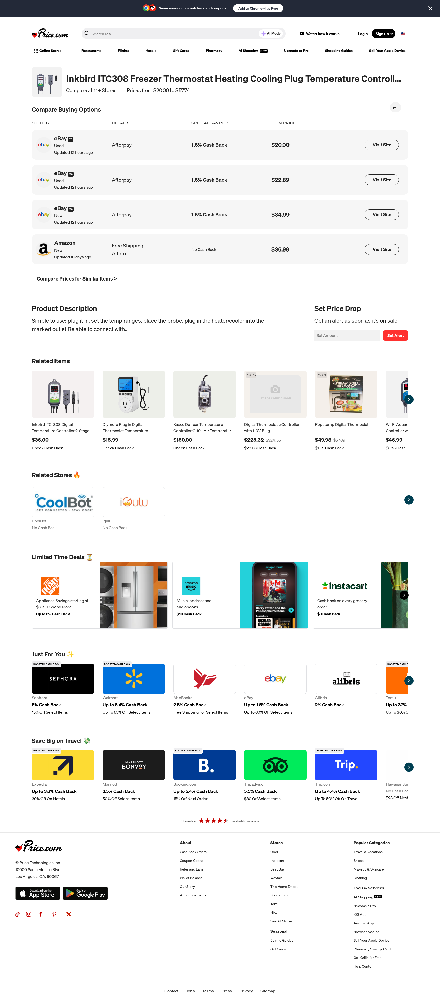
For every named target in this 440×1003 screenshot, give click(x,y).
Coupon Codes (191, 860)
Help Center (363, 966)
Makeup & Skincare (369, 869)
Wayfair (276, 878)
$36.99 (280, 249)
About (185, 842)
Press (227, 991)
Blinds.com (279, 895)
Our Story (187, 886)
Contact (171, 991)
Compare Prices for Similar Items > (77, 279)
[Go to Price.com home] (50, 33)
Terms (208, 991)
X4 (71, 174)
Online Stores (50, 50)
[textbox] (403, 33)
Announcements (193, 895)
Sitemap (268, 991)
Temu (274, 904)
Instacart (277, 860)
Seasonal (278, 931)
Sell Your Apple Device (387, 50)
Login (363, 34)
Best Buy (277, 869)
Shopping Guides (339, 50)
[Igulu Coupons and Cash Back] (134, 509)
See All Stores (281, 921)
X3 (70, 139)
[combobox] (184, 33)
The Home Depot (284, 886)
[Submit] (86, 35)
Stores (276, 842)
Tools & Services (369, 888)
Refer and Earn (191, 869)
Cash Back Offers (193, 852)
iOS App (360, 914)
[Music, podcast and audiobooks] (240, 595)
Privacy (246, 991)
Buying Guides (281, 940)
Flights (123, 50)
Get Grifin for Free (368, 958)
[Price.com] (38, 857)
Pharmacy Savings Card (372, 949)
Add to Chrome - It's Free (258, 8)
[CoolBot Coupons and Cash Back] (63, 509)
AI (274, 33)
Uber (274, 852)
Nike (274, 912)
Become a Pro (365, 906)
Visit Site (382, 145)
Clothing (360, 878)
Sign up (382, 34)
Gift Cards (181, 50)
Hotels (151, 50)
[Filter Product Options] (395, 107)
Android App (364, 923)
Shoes (359, 860)
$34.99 (280, 214)
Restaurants (91, 50)
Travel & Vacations (368, 852)
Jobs (190, 991)
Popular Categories (372, 842)
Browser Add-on (367, 932)
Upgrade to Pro (296, 50)
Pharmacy (214, 50)
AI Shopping (249, 50)
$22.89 (280, 179)
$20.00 (280, 144)
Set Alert (395, 335)
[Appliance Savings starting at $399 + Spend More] (99, 595)
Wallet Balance (191, 878)
